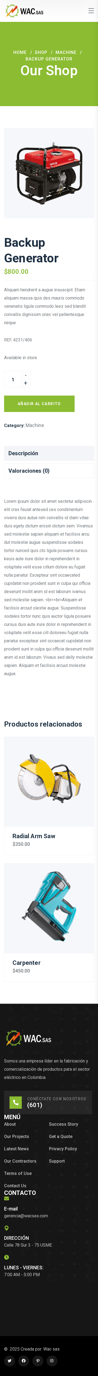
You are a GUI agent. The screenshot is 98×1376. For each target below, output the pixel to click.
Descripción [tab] (23, 453)
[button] (80, 141)
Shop (41, 52)
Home (20, 52)
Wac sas (51, 1349)
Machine (66, 52)
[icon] (9, 1360)
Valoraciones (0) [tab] (29, 471)
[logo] (24, 10)
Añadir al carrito (39, 404)
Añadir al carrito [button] (49, 781)
